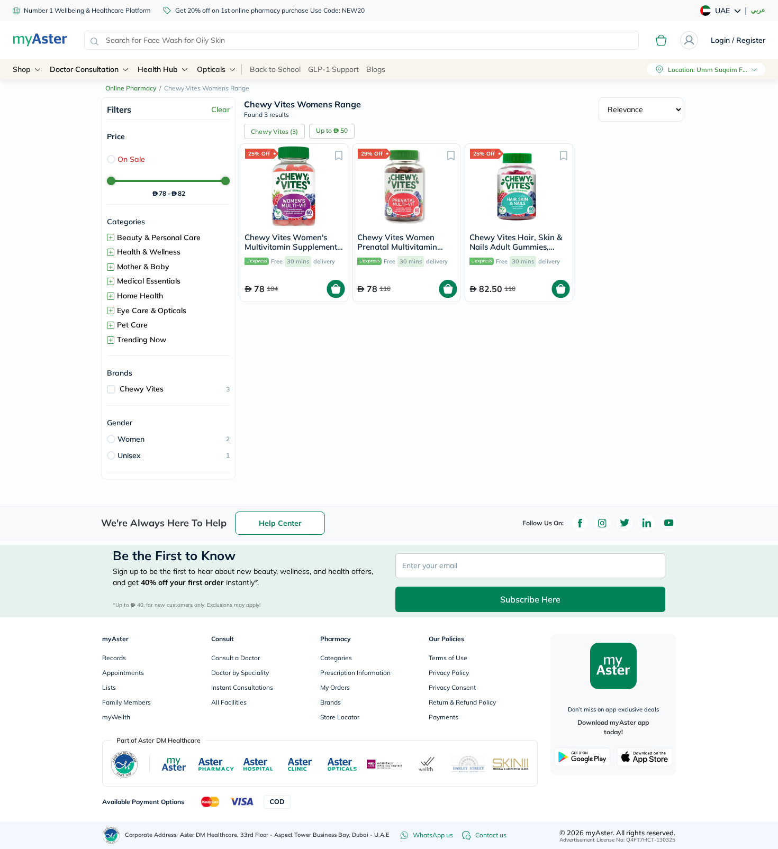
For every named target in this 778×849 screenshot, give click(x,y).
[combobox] (361, 40)
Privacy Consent (452, 687)
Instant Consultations (242, 687)
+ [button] (110, 237)
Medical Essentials (148, 281)
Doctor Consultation (84, 69)
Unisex (129, 455)
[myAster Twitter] (624, 523)
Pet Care (132, 325)
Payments (443, 717)
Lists (109, 687)
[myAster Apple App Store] (644, 756)
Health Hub (158, 69)
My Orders (335, 687)
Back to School (275, 69)
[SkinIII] (511, 764)
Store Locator (339, 717)
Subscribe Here (530, 599)
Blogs (375, 69)
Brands (330, 702)
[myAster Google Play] (582, 756)
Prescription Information (355, 673)
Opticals (211, 69)
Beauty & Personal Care (159, 237)
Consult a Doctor (235, 658)
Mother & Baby (143, 266)
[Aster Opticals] (342, 764)
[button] (338, 154)
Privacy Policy (449, 673)
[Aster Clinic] (300, 764)
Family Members (126, 702)
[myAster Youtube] (669, 523)
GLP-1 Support (333, 69)
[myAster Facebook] (580, 523)
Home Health (140, 295)
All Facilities (229, 702)
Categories (336, 658)
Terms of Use (448, 658)
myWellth (116, 717)
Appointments (123, 673)
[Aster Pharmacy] (216, 764)
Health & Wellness (148, 252)
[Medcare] (385, 764)
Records (114, 658)
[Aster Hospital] (258, 764)
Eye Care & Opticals (151, 310)
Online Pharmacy (130, 88)
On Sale (131, 159)
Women (130, 439)
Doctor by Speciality (240, 673)
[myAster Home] (111, 835)
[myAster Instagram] (602, 523)
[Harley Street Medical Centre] (468, 764)
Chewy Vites (142, 389)
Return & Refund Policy (462, 702)
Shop (22, 69)
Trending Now (141, 339)
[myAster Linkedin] (647, 523)
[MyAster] (174, 764)
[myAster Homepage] (40, 40)
